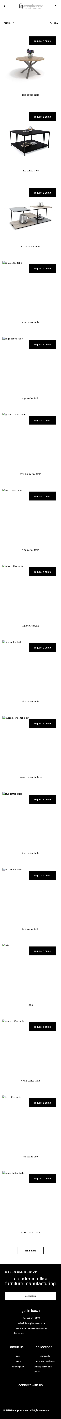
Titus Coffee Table (30, 853)
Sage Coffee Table (30, 398)
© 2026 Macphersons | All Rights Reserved (26, 1410)
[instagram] (34, 1394)
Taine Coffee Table (30, 625)
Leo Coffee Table (30, 1156)
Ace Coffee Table (31, 170)
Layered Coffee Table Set (30, 777)
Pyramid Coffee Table (30, 474)
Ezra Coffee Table (30, 322)
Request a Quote (42, 41)
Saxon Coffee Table (30, 246)
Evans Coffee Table (30, 1080)
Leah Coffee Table (30, 94)
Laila (30, 1004)
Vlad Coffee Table (30, 549)
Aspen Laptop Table (30, 1232)
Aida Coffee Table (30, 701)
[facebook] (27, 1394)
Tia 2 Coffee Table (30, 929)
